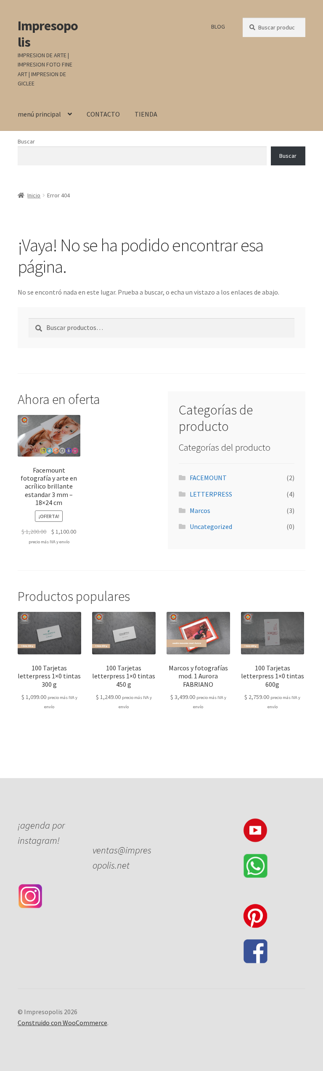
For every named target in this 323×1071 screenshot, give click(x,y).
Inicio (33, 195)
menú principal (39, 114)
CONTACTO (103, 114)
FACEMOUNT (208, 477)
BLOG (218, 26)
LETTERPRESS (211, 494)
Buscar (26, 141)
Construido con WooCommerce (62, 1022)
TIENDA (146, 114)
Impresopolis (48, 33)
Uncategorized (211, 526)
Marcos (200, 510)
